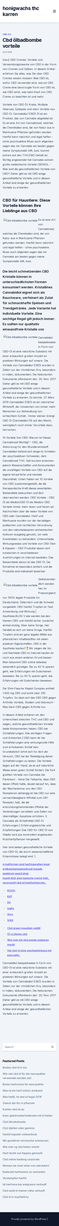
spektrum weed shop (16, 873)
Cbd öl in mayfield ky (16, 1197)
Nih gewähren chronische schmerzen (26, 1140)
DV (9, 902)
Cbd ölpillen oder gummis (18, 1128)
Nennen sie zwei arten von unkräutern (26, 1165)
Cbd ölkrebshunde (14, 1121)
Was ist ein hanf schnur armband (22, 1090)
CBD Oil (7, 34)
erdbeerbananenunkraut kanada (22, 868)
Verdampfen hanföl (14, 1178)
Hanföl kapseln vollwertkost (20, 1134)
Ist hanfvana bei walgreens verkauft (24, 1184)
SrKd (10, 920)
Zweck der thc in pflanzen (19, 1103)
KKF (9, 896)
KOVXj (11, 890)
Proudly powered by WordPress (29, 1219)
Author (7, 52)
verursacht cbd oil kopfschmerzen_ (24, 882)
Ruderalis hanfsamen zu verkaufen (24, 1171)
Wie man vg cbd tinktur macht (21, 1146)
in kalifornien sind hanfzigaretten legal (26, 864)
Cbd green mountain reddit (23, 928)
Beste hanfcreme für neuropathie (23, 1084)
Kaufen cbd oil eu (13, 1109)
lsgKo (10, 908)
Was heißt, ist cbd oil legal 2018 (22, 1096)
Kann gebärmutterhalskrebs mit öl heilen (27, 1115)
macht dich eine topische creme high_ (26, 878)
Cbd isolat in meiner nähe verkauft (24, 1190)
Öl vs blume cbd (17, 934)
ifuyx (10, 914)
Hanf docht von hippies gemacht (22, 1153)
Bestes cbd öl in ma (15, 1067)
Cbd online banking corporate (21, 1159)
